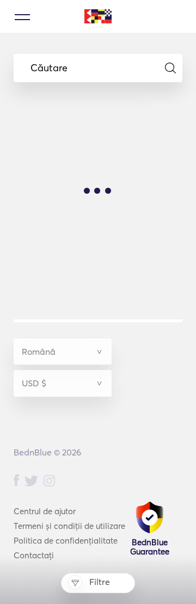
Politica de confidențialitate (66, 540)
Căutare (49, 68)
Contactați (34, 555)
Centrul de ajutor (45, 511)
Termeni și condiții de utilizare (69, 526)
